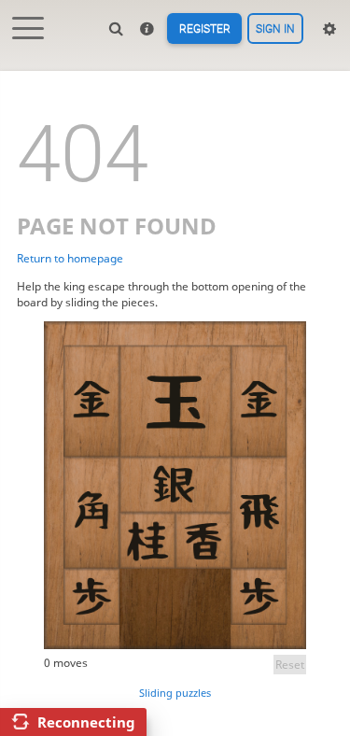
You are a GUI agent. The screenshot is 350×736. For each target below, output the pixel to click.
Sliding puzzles (175, 693)
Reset (289, 664)
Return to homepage (70, 258)
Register (205, 28)
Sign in (275, 28)
